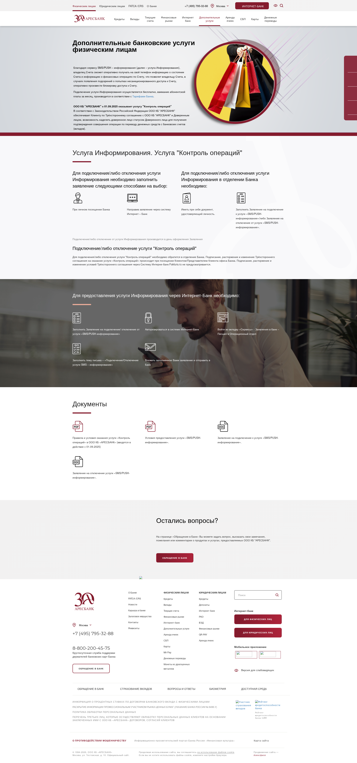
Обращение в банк (91, 668)
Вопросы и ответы (181, 689)
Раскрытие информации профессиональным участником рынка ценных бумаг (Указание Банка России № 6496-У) (145, 706)
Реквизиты (133, 628)
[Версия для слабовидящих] (276, 5)
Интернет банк (207, 610)
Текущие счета (171, 610)
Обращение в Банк (174, 558)
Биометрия (217, 689)
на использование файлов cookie (215, 752)
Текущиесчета (150, 18)
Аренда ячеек (171, 634)
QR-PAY (203, 634)
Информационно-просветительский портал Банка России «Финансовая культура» (184, 740)
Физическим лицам (84, 6)
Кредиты (119, 19)
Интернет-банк (172, 622)
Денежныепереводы (270, 18)
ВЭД (201, 622)
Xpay (75, 725)
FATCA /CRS (135, 6)
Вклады (134, 19)
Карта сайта (261, 740)
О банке (152, 6)
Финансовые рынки (174, 616)
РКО (201, 616)
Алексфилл (260, 755)
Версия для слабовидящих (257, 670)
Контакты (133, 622)
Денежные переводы (175, 658)
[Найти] (277, 595)
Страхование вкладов (136, 689)
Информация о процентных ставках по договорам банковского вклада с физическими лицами (141, 701)
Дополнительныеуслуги (209, 18)
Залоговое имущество (140, 616)
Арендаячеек (230, 18)
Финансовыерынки (168, 18)
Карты (255, 19)
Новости (132, 604)
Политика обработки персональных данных (104, 711)
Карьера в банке (137, 610)
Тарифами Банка (142, 96)
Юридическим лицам (112, 6)
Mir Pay (167, 652)
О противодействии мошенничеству (99, 740)
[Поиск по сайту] (281, 5)
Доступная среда (254, 689)
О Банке (132, 592)
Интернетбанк (188, 18)
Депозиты (204, 604)
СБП (243, 19)
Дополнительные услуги (176, 628)
